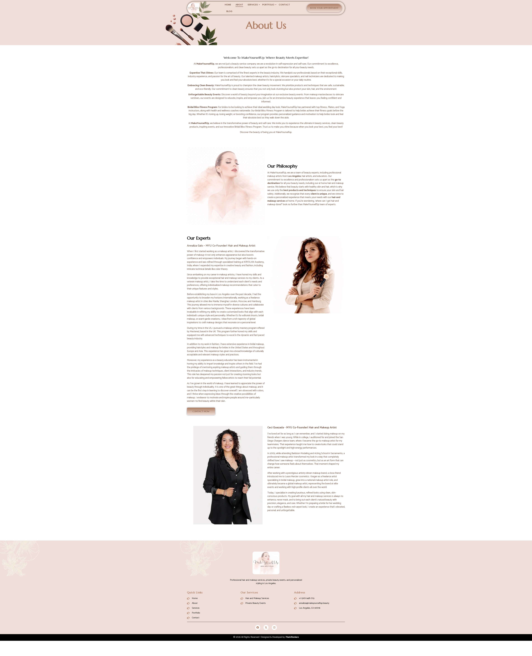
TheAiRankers (292, 637)
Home (228, 4)
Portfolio (268, 4)
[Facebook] (257, 627)
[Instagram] (274, 627)
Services (253, 4)
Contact (284, 4)
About (239, 4)
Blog (229, 11)
